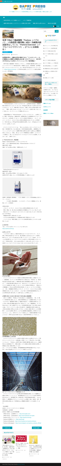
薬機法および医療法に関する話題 (51, 72)
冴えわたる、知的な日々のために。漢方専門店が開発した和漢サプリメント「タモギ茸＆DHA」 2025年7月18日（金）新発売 (35, 448)
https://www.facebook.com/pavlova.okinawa (25, 421)
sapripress (15, 54)
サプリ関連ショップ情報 (51, 63)
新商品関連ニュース (7, 52)
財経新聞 (45, 110)
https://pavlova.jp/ (20, 419)
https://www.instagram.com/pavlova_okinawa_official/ (28, 423)
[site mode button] (54, 26)
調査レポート (48, 77)
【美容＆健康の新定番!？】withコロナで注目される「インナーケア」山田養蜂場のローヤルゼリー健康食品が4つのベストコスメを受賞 (8, 428)
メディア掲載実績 (27, 20)
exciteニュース (47, 106)
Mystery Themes (21, 464)
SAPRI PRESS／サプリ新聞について (12, 20)
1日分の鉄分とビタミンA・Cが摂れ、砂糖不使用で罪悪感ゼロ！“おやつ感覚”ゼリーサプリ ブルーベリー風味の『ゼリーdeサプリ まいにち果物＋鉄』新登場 (8, 450)
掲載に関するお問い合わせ (39, 23)
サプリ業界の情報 (49, 60)
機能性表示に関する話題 (51, 68)
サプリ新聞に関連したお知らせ (51, 54)
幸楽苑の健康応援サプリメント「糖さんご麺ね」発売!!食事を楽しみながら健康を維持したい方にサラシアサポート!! (37, 428)
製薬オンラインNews (48, 113)
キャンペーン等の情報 (50, 45)
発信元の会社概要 (52, 23)
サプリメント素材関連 (50, 48)
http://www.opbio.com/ (24, 413)
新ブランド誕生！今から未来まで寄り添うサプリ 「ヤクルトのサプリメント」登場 (22, 446)
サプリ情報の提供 (49, 51)
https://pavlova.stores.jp (10, 69)
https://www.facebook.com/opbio (27, 415)
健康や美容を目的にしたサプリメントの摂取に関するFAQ (17, 23)
